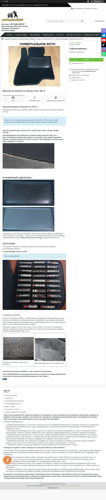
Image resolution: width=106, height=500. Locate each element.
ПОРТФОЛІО (9, 398)
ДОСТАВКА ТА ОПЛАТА (12, 409)
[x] (6, 379)
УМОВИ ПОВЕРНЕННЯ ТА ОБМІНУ (15, 412)
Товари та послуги (11, 39)
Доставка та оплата (74, 34)
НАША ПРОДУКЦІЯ (11, 395)
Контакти (60, 34)
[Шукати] (82, 21)
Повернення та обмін (91, 34)
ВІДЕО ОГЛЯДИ (10, 406)
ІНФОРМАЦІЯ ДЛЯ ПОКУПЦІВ (14, 401)
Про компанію (35, 34)
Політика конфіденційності (71, 486)
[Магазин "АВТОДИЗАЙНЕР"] (12, 16)
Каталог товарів (21, 34)
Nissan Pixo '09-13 (48, 39)
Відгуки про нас (48, 34)
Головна (9, 34)
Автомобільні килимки (27, 39)
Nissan (38, 39)
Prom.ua (63, 484)
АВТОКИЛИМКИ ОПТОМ (12, 404)
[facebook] (3, 379)
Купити (86, 60)
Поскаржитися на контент (53, 486)
